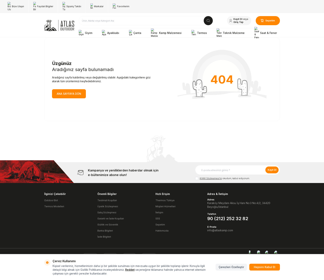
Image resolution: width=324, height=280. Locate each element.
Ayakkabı (113, 32)
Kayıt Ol (272, 169)
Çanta (137, 32)
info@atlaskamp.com (220, 230)
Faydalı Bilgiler (45, 6)
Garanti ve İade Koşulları (110, 218)
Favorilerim (123, 6)
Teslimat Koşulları (107, 200)
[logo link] (59, 25)
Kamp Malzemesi (170, 32)
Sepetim (160, 224)
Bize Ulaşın (18, 6)
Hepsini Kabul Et (264, 267)
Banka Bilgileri (105, 230)
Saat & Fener (268, 32)
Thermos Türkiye (165, 200)
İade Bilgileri (104, 236)
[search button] (208, 20)
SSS (157, 218)
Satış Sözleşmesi (106, 212)
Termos (202, 32)
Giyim (88, 32)
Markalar (98, 6)
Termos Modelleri (54, 206)
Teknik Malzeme (234, 32)
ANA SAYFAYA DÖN (69, 93)
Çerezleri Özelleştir (231, 267)
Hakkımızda (162, 230)
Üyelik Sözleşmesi (107, 206)
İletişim (159, 212)
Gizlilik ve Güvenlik (107, 224)
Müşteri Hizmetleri (165, 206)
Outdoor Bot (51, 200)
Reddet (130, 269)
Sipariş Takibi (73, 6)
